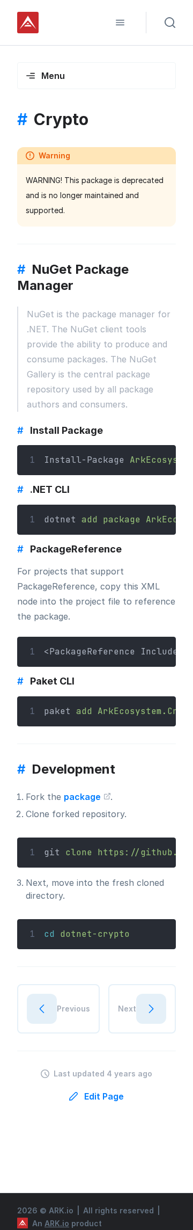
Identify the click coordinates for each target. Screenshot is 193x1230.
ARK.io (56, 1223)
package (83, 796)
